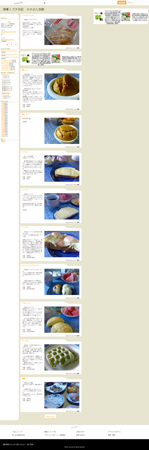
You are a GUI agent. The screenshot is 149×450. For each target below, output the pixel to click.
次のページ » (50, 416)
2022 (2, 109)
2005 (2, 136)
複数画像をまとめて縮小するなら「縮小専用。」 (19, 444)
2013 (2, 123)
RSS (4, 141)
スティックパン (6, 79)
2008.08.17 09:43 (71, 373)
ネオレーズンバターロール (9, 51)
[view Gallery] (7, 44)
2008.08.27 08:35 (71, 185)
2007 (2, 133)
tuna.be (74, 427)
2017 (2, 117)
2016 (2, 119)
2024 (2, 106)
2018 (2, 115)
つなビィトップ (17, 432)
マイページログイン (114, 432)
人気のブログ (80, 432)
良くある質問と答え (18, 435)
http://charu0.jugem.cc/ (7, 39)
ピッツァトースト (6, 60)
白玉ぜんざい (5, 74)
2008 (2, 131)
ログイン (131, 2)
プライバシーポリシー (51, 435)
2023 (2, 108)
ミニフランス (5, 65)
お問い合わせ (80, 435)
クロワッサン (5, 63)
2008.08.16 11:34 (71, 411)
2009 (2, 130)
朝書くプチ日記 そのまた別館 (23, 9)
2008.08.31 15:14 (71, 48)
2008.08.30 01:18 (71, 147)
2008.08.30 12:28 (71, 109)
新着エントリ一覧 (50, 432)
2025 (2, 104)
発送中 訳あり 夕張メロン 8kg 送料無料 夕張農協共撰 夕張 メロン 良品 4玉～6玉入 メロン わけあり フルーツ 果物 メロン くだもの (140, 17)
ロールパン (4, 85)
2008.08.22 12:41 (71, 260)
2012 (2, 125)
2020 (2, 112)
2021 (2, 111)
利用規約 (62, 435)
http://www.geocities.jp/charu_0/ (8, 32)
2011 (2, 127)
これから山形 (5, 95)
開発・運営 (111, 435)
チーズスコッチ (6, 92)
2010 (2, 128)
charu (9, 22)
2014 (2, 122)
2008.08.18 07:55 (71, 336)
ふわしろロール (6, 66)
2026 (2, 103)
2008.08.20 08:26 (71, 298)
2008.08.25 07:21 (71, 222)
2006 (2, 134)
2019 (2, 114)
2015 (2, 120)
